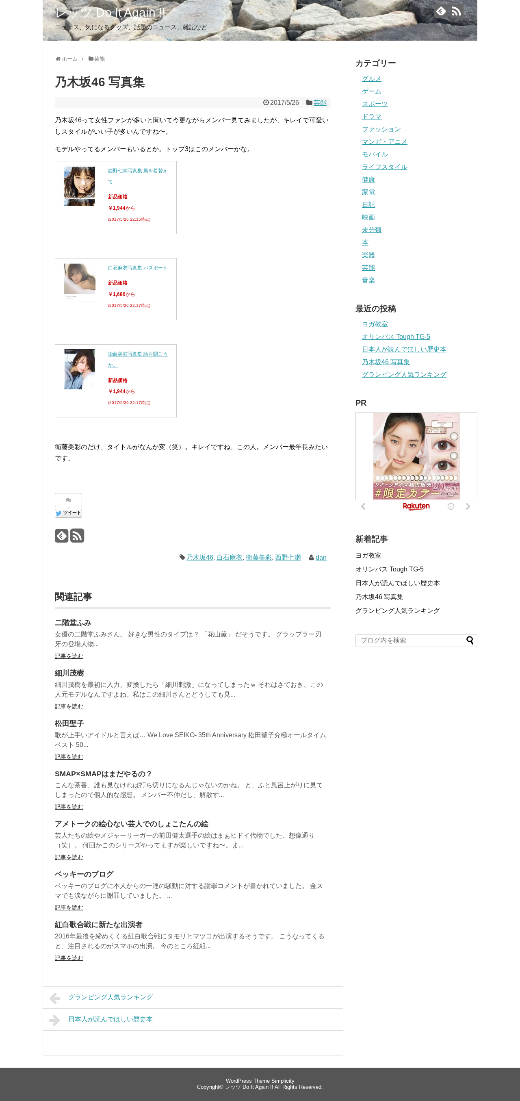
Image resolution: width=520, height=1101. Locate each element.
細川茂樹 (69, 673)
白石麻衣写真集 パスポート (138, 268)
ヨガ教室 (375, 324)
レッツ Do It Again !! (110, 12)
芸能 (320, 102)
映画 (368, 217)
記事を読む (69, 656)
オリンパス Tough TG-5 (396, 336)
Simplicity (283, 1081)
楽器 (368, 255)
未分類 (371, 229)
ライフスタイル (384, 166)
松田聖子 (69, 723)
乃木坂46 (199, 557)
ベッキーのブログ (84, 874)
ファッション (381, 129)
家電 (368, 192)
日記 (368, 204)
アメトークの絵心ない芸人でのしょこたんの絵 (131, 824)
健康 (368, 179)
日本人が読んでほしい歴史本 (110, 1019)
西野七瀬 (288, 557)
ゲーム (371, 91)
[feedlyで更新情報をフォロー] (441, 14)
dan (321, 557)
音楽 (368, 280)
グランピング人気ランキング (110, 997)
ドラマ (371, 116)
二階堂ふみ (73, 623)
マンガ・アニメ (384, 141)
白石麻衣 (230, 557)
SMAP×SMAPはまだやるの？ (104, 774)
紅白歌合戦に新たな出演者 (99, 925)
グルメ (371, 78)
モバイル (375, 154)
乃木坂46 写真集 (386, 361)
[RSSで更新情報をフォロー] (456, 14)
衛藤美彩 (259, 557)
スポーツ (375, 103)
